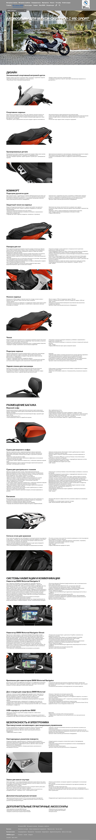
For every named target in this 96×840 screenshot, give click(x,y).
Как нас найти (59, 829)
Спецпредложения (36, 2)
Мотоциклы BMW (18, 5)
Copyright (8, 837)
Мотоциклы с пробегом (24, 2)
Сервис (35, 5)
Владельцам (50, 5)
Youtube (25, 834)
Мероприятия (45, 2)
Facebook (20, 834)
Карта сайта (14, 837)
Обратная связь (51, 829)
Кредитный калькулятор (55, 831)
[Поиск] (60, 5)
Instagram (30, 834)
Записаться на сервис (23, 829)
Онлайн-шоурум (66, 2)
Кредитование (45, 831)
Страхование (38, 831)
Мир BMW (42, 5)
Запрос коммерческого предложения (37, 829)
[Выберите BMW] (56, 5)
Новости (52, 2)
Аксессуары (28, 5)
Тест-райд (58, 2)
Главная (8, 5)
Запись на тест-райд (66, 831)
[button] (16, 10)
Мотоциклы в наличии (11, 2)
